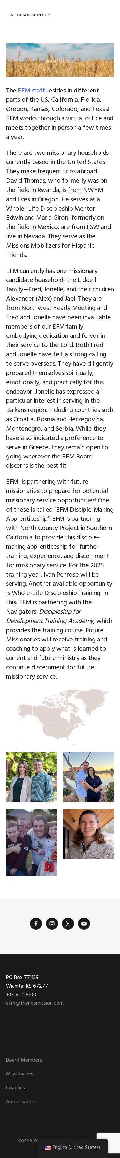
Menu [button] (106, 15)
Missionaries (19, 1074)
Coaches (15, 1088)
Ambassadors (21, 1102)
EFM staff (31, 91)
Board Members (24, 1060)
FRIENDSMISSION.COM (29, 15)
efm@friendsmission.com (35, 1003)
